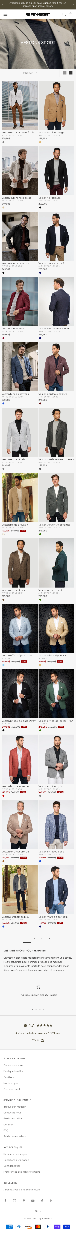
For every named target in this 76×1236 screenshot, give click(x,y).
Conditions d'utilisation (16, 1160)
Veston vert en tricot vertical (55, 525)
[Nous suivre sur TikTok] (42, 1200)
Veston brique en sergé (15, 786)
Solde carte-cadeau (15, 1136)
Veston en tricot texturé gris (18, 132)
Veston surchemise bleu (15, 917)
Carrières (9, 1077)
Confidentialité (12, 1166)
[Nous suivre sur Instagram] (14, 1200)
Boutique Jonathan (14, 1071)
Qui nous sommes (14, 1065)
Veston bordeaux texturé (53, 394)
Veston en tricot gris (13, 459)
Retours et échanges (15, 1154)
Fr (36, 1211)
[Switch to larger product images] (64, 73)
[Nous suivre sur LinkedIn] (51, 1200)
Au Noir (6, 658)
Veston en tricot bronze (15, 851)
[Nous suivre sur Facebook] (5, 1200)
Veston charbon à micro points (56, 459)
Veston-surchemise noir (15, 263)
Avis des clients (12, 1089)
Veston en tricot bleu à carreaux (52, 851)
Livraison (8, 1124)
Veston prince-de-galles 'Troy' (19, 721)
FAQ (6, 1130)
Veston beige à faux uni (15, 525)
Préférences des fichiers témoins (22, 1171)
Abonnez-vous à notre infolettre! (22, 1189)
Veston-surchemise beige (17, 198)
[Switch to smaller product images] (70, 73)
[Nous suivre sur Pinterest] (23, 1200)
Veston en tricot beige (51, 132)
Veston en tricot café (14, 590)
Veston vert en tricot (50, 590)
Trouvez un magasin (15, 1106)
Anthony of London (12, 135)
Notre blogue (11, 1083)
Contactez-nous (12, 1112)
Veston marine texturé (51, 263)
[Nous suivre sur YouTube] (33, 1200)
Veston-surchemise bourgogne (13, 328)
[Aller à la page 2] (49, 939)
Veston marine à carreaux (53, 917)
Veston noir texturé (50, 198)
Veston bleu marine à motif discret (54, 328)
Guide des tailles (13, 1118)
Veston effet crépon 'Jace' (17, 655)
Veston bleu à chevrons (15, 394)
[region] (38, 994)
